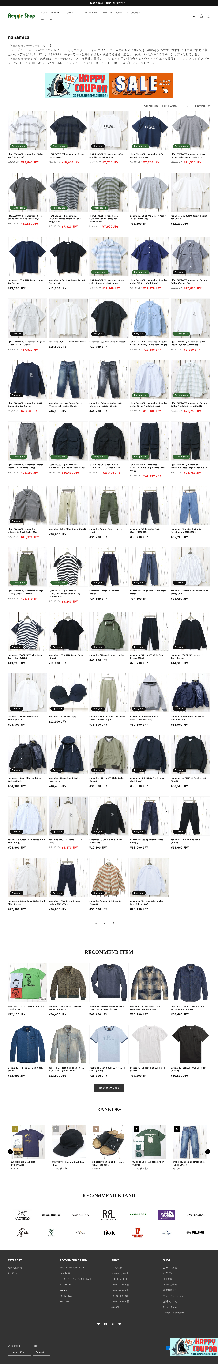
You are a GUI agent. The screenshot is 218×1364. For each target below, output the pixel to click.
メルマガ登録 (170, 1284)
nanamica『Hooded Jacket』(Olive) (107, 655)
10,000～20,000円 (120, 1278)
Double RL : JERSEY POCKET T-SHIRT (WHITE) (148, 1069)
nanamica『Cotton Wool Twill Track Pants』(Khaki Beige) (107, 718)
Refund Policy (170, 1307)
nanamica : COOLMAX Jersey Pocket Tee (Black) (67, 281)
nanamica (65, 1290)
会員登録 (167, 1278)
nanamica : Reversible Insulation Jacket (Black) (24, 779)
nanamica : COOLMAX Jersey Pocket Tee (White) (189, 217)
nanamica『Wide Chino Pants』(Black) (187, 841)
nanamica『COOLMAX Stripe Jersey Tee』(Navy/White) (26, 656)
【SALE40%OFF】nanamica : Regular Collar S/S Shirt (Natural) (26, 343)
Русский (39, 1352)
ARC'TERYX (65, 1301)
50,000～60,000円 (120, 1301)
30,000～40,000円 (120, 1290)
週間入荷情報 (15, 1267)
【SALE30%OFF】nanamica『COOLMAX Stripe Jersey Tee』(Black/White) (65, 593)
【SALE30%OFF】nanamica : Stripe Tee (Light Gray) (25, 155)
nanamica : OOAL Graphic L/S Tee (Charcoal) (106, 841)
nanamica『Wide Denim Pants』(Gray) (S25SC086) (146, 530)
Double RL (65, 1273)
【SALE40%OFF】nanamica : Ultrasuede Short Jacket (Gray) (23, 530)
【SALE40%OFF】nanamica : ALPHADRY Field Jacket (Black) (104, 466)
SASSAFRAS (65, 1284)
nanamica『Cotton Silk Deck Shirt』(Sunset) (107, 902)
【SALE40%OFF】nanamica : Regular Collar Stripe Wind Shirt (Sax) (148, 404)
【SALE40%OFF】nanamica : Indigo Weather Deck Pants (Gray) (25, 466)
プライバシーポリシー (174, 1295)
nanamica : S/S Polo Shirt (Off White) (67, 341)
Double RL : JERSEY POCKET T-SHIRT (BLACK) (189, 1069)
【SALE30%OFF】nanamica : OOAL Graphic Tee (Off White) (106, 155)
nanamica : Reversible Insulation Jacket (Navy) (187, 718)
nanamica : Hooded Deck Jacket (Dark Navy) (65, 779)
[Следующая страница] (121, 922)
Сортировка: (151, 105)
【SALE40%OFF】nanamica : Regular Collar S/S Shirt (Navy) (189, 281)
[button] (56, 12)
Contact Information (173, 1312)
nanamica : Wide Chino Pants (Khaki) (67, 529)
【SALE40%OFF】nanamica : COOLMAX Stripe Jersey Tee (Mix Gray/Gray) (65, 218)
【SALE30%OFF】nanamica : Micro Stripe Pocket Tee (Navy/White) (188, 155)
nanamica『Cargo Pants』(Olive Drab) (105, 530)
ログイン (167, 1273)
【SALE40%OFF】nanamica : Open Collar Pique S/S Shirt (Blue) (106, 281)
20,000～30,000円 (120, 1284)
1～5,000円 (117, 1267)
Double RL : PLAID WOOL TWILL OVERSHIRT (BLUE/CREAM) (146, 1008)
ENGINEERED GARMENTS (72, 1267)
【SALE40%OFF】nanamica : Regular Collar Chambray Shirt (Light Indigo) (148, 343)
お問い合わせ (170, 1301)
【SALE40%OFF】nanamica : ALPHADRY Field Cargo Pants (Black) (189, 466)
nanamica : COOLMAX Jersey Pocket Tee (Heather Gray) (148, 217)
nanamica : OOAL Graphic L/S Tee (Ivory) (65, 841)
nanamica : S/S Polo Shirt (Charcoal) (107, 341)
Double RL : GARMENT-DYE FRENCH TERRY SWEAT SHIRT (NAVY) (106, 1008)
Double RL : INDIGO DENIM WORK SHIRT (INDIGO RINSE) (187, 1008)
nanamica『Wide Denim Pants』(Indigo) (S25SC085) (65, 902)
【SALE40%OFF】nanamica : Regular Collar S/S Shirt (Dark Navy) (148, 281)
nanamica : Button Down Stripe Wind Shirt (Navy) (26, 841)
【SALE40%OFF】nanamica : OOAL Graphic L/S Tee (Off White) (188, 343)
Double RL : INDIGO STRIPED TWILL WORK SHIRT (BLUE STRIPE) (66, 1069)
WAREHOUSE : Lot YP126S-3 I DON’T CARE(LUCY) (26, 1008)
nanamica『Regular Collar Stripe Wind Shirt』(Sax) (146, 902)
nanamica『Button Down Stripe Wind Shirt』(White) (189, 592)
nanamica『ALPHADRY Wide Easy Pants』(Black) (146, 656)
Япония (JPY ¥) (18, 1352)
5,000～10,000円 (119, 1273)
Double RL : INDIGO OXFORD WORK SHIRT (25, 1069)
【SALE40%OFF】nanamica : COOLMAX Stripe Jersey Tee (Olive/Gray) (103, 218)
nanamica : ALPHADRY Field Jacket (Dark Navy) (147, 779)
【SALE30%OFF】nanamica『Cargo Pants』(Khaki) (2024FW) (25, 592)
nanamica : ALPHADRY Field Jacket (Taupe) (106, 779)
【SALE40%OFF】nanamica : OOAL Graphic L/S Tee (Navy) (25, 404)
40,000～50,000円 (120, 1295)
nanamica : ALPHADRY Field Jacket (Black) (188, 779)
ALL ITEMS (13, 1273)
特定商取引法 (170, 1290)
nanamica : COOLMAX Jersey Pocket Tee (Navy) (26, 281)
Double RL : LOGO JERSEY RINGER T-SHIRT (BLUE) (107, 1069)
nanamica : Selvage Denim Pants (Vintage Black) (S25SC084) (105, 404)
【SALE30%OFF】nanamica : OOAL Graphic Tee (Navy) (147, 155)
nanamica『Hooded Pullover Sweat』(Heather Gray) (144, 718)
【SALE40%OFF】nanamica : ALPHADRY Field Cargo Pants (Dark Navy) (147, 467)
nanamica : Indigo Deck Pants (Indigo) (104, 592)
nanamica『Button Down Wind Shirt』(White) (23, 718)
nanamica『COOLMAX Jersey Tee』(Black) (66, 656)
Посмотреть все (109, 1087)
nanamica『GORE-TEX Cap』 (63, 716)
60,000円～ (117, 1307)
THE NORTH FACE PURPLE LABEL (76, 1278)
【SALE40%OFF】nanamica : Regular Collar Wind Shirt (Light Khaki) (189, 404)
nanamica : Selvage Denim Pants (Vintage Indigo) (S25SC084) (65, 404)
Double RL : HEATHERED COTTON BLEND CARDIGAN (65, 1008)
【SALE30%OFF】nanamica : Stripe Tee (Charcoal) (66, 155)
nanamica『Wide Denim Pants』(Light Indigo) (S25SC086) (187, 530)
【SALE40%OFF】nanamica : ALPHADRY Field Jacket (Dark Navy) (67, 466)
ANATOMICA (66, 1295)
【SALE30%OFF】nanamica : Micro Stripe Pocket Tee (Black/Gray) (25, 217)
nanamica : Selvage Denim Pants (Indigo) (146, 841)
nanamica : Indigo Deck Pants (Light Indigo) (148, 592)
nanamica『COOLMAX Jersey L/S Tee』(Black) (187, 656)
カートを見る (170, 1267)
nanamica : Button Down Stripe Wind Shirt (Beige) (26, 902)
